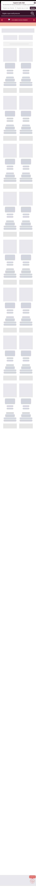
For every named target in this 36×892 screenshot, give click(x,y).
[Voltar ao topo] (32, 887)
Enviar (33, 8)
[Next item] (34, 20)
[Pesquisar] (32, 13)
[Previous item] (2, 20)
